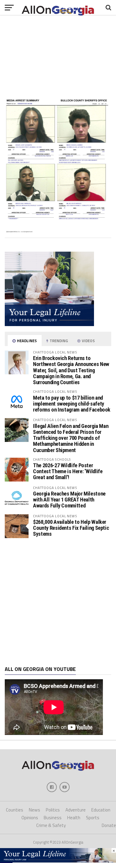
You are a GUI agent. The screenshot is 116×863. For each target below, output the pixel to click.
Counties (14, 809)
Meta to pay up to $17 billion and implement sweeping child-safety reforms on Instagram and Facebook (71, 404)
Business (53, 817)
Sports (92, 817)
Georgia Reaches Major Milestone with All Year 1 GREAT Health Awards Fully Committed (69, 499)
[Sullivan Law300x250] (49, 324)
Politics (53, 809)
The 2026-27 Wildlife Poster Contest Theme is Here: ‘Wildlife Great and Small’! (67, 471)
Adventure (75, 809)
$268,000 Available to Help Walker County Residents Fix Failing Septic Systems (71, 528)
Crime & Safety (51, 825)
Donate (109, 825)
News (34, 809)
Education (100, 809)
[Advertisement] (58, 602)
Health (73, 817)
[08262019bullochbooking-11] (58, 230)
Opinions (29, 817)
